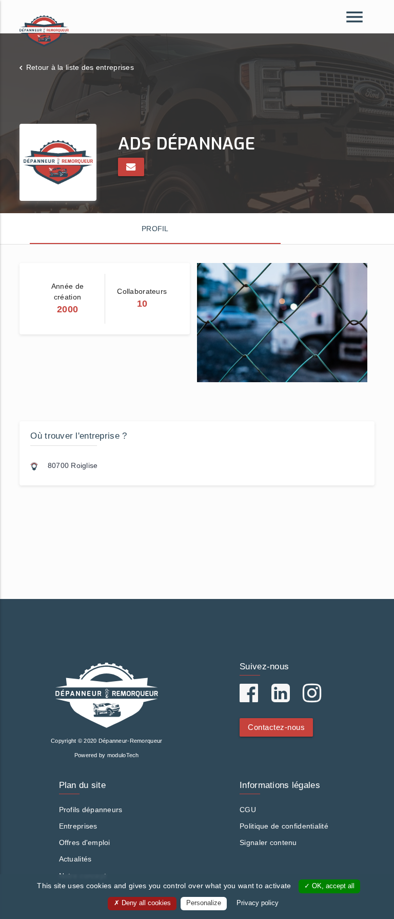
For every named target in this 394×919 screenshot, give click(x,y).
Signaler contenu (268, 842)
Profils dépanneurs (91, 809)
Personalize (203, 903)
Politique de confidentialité (284, 826)
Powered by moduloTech (106, 755)
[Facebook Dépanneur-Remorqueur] (249, 698)
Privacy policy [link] (258, 903)
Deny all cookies (145, 903)
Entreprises (78, 826)
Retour (80, 67)
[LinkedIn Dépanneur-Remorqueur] (280, 698)
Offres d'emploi (84, 842)
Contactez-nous (276, 727)
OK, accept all (332, 886)
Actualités (75, 859)
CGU (248, 809)
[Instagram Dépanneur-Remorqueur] (312, 698)
